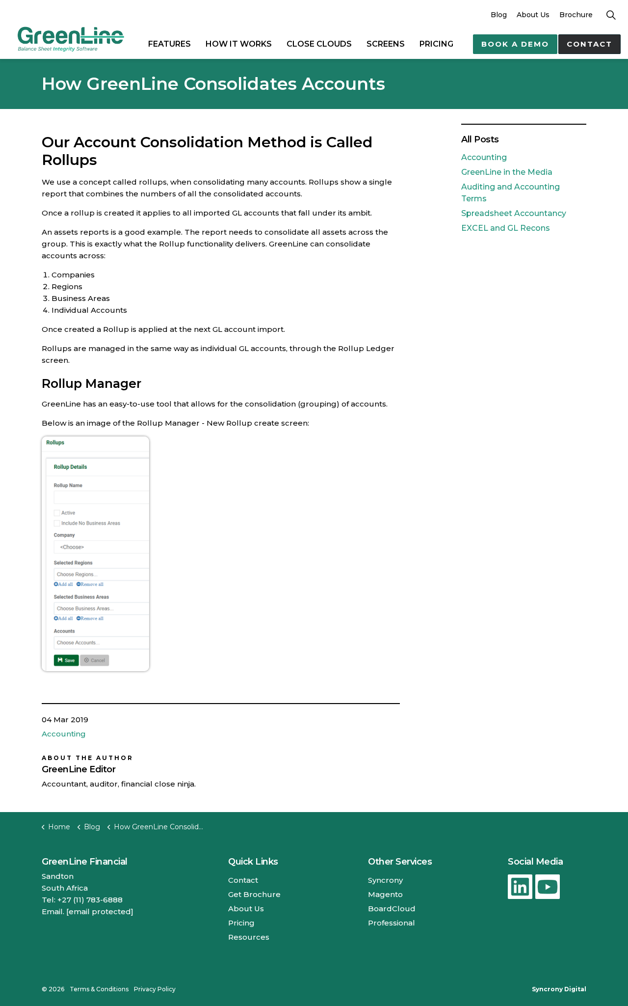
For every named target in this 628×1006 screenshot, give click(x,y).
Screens (385, 44)
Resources (248, 937)
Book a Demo (515, 44)
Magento (385, 894)
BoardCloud (392, 908)
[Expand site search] (611, 15)
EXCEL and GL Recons (505, 228)
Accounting (64, 733)
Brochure (576, 14)
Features (169, 44)
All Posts (480, 139)
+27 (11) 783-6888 (90, 899)
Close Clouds (319, 44)
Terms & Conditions (99, 989)
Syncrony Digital (559, 989)
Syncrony (385, 880)
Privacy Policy (155, 989)
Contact (589, 44)
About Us (533, 14)
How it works (239, 44)
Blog (499, 14)
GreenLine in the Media (506, 172)
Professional (391, 922)
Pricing (436, 44)
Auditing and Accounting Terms (510, 192)
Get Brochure (254, 894)
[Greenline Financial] (70, 38)
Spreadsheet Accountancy (513, 213)
